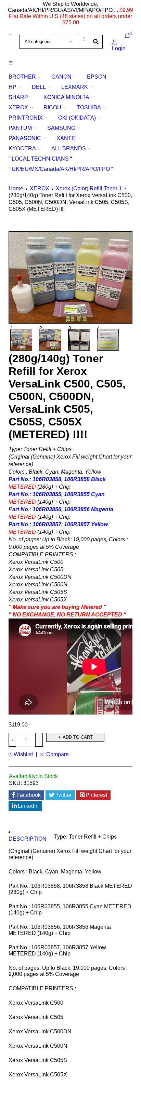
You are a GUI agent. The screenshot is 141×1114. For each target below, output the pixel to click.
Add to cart (78, 737)
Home (16, 188)
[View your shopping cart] (127, 35)
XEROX (39, 188)
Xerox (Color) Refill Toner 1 (89, 188)
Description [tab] (28, 839)
